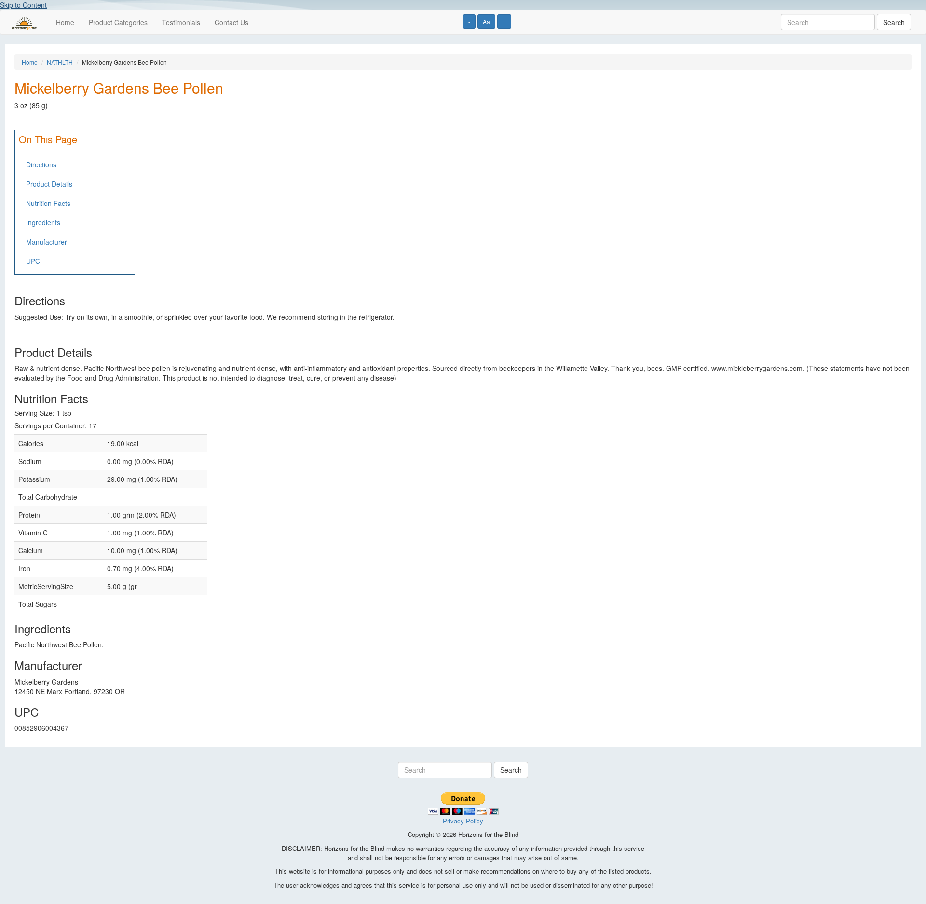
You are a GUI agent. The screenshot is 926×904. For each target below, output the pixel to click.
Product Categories (118, 22)
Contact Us (231, 22)
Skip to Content (23, 5)
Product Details (49, 184)
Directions (41, 164)
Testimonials (181, 22)
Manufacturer (46, 242)
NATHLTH (60, 62)
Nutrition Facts (48, 203)
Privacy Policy (463, 820)
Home (65, 22)
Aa (486, 21)
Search (894, 22)
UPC (33, 261)
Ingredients (43, 222)
